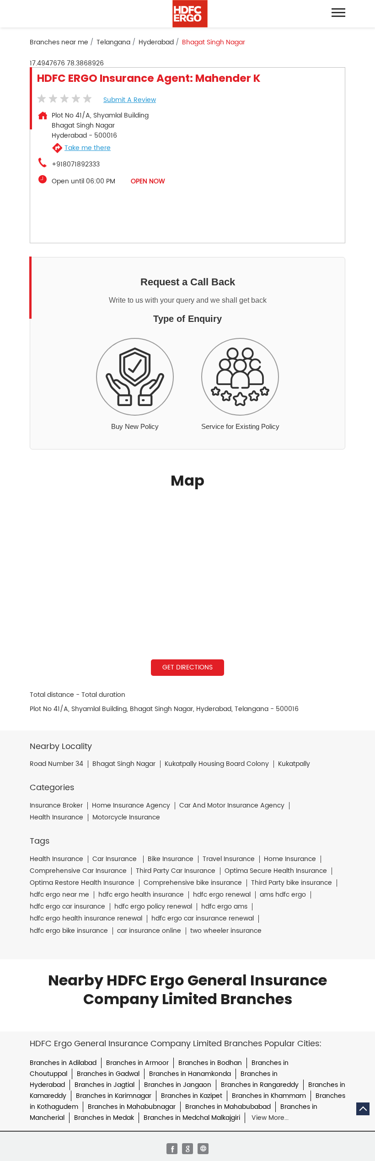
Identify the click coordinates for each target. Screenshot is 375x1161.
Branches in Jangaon (177, 1085)
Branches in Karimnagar (113, 1096)
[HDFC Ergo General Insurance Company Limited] (190, 13)
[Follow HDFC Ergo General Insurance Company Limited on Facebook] (171, 1148)
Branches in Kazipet (191, 1096)
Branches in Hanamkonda (190, 1074)
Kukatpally (294, 764)
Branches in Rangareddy (260, 1085)
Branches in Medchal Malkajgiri (192, 1118)
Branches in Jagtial (104, 1085)
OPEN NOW (148, 181)
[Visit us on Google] (187, 1148)
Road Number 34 (56, 764)
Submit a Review (129, 100)
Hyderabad (156, 42)
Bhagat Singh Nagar (123, 764)
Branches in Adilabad (63, 1063)
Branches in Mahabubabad (228, 1107)
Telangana (113, 42)
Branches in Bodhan (210, 1063)
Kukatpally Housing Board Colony (217, 764)
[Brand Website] (203, 1148)
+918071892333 (76, 165)
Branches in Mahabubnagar (132, 1107)
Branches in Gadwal (108, 1074)
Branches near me (59, 42)
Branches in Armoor (137, 1063)
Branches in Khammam (269, 1096)
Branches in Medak (104, 1118)
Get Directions (187, 667)
